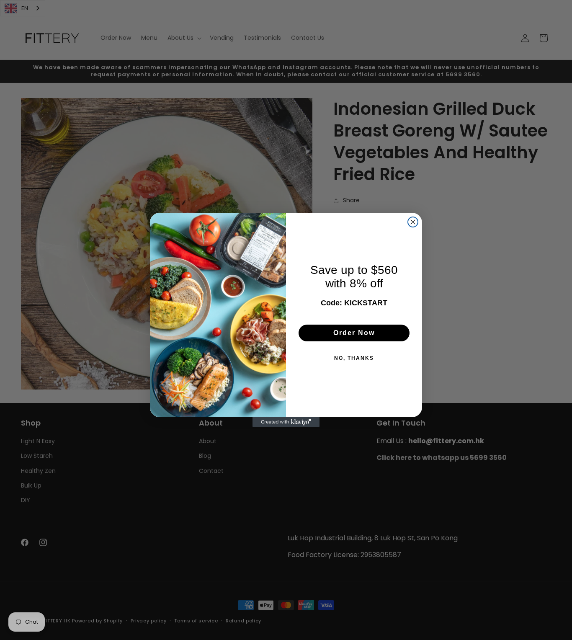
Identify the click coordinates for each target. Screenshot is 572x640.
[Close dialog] (413, 222)
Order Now (354, 332)
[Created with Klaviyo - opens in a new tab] (286, 422)
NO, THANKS (354, 358)
